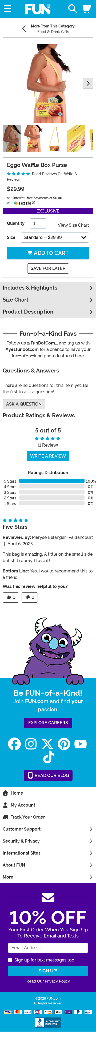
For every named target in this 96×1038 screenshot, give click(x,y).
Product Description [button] (28, 312)
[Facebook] (14, 744)
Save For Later (48, 268)
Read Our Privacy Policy (48, 981)
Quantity (16, 223)
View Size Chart (73, 225)
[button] (86, 9)
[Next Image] (88, 83)
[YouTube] (80, 744)
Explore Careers (48, 722)
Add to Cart (51, 253)
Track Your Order (28, 817)
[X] (47, 744)
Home (17, 793)
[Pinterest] (64, 744)
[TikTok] (48, 757)
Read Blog (51, 775)
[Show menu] (7, 9)
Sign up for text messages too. (44, 960)
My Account (23, 805)
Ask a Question (24, 404)
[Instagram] (31, 744)
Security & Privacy (21, 841)
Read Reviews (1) (46, 174)
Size (11, 237)
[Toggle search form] (72, 9)
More (8, 877)
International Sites (22, 853)
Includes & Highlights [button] (30, 288)
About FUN (14, 865)
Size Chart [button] (16, 300)
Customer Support (22, 829)
